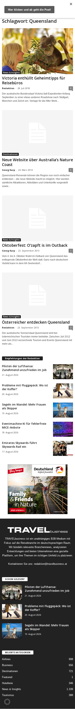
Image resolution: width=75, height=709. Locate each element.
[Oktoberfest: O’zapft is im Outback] (37, 218)
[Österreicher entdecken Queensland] (37, 295)
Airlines (6, 659)
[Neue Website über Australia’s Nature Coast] (37, 133)
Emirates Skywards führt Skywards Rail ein (19, 444)
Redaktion (8, 88)
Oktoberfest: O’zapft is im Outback (34, 245)
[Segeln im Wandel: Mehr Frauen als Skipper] (63, 410)
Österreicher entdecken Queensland (36, 322)
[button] (7, 702)
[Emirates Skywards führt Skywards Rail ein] (63, 448)
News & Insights (11, 72)
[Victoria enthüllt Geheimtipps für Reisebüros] (37, 51)
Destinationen (10, 154)
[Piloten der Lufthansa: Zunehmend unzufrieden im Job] (63, 371)
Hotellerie (7, 683)
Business (7, 665)
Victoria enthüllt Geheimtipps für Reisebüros (33, 81)
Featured (7, 677)
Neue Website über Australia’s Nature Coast (37, 162)
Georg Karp (8, 169)
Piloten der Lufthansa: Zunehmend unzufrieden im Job (24, 368)
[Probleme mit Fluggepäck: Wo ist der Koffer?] (63, 390)
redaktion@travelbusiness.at (50, 563)
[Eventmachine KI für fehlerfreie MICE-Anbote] (63, 429)
